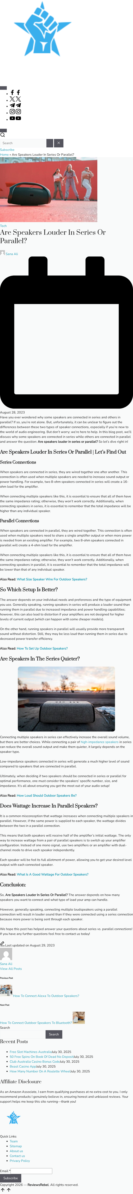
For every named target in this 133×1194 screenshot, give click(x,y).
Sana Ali (6, 964)
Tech (3, 226)
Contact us (17, 1156)
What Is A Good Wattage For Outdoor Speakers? (52, 874)
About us (16, 1151)
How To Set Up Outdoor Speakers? (42, 648)
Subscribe (10, 1178)
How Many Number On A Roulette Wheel (40, 1071)
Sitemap (16, 1146)
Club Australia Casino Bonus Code (35, 1061)
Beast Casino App (23, 1066)
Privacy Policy (20, 1161)
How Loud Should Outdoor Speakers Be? (47, 795)
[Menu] (3, 88)
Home (4, 154)
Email (5, 1171)
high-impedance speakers (100, 742)
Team (14, 1141)
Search (5, 1027)
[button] (49, 143)
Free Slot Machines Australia (31, 1052)
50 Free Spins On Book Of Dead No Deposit (42, 1057)
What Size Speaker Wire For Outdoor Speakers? (52, 579)
